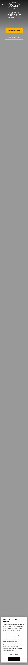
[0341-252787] (7, 2)
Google (12, 650)
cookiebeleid (18, 648)
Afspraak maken (14, 29)
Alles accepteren (14, 658)
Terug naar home (14, 36)
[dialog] (14, 640)
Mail (3, 1)
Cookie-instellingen (14, 654)
